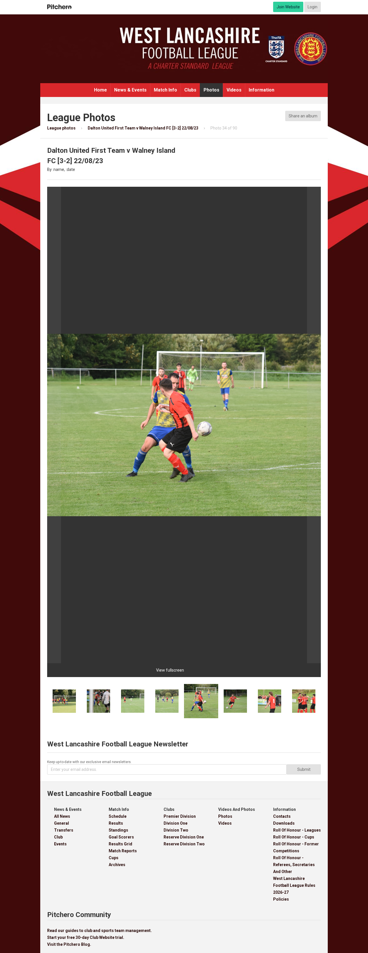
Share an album (303, 116)
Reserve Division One (184, 837)
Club (58, 837)
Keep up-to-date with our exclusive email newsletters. (89, 762)
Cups (113, 857)
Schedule (117, 816)
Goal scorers (121, 837)
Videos (234, 90)
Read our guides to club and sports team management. (99, 930)
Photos (211, 90)
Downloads (284, 823)
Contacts (282, 816)
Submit (303, 769)
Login (312, 7)
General (61, 823)
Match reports (123, 851)
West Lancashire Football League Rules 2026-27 (294, 885)
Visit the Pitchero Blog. (69, 944)
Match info (165, 90)
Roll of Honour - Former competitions (296, 847)
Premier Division (180, 816)
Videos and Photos (236, 809)
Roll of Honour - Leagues (297, 830)
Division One (175, 823)
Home (100, 90)
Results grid (120, 844)
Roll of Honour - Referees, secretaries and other (294, 864)
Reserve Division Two (184, 844)
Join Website (288, 7)
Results (116, 823)
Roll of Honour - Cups (293, 837)
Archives (117, 864)
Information (261, 90)
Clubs (190, 90)
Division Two (176, 830)
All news (62, 816)
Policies (281, 899)
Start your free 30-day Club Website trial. (85, 937)
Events (60, 844)
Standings (118, 830)
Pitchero (59, 7)
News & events (130, 90)
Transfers (63, 830)
